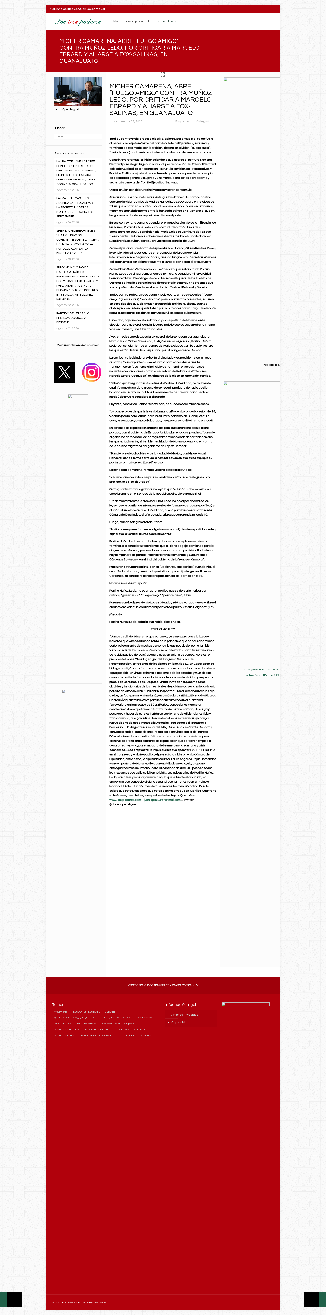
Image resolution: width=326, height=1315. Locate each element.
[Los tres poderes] (78, 21)
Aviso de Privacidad (184, 1014)
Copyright (178, 1022)
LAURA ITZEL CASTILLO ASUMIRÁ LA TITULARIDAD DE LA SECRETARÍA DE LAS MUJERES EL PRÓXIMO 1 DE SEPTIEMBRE (76, 207)
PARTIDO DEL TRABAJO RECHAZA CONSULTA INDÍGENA (73, 318)
